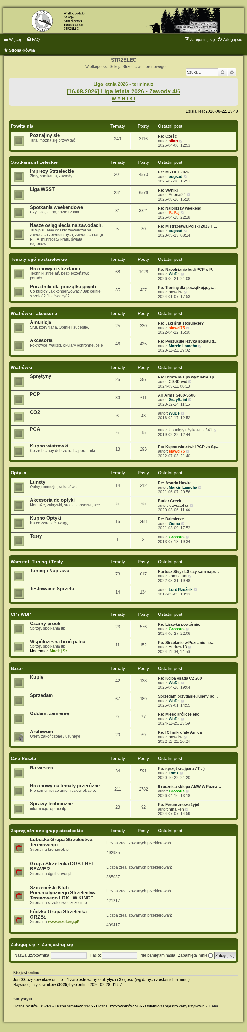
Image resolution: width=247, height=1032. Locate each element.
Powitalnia (22, 126)
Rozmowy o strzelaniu (55, 268)
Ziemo (174, 523)
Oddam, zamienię (49, 713)
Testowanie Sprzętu (52, 588)
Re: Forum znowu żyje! (178, 804)
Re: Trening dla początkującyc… (187, 287)
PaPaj (174, 213)
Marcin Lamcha (183, 346)
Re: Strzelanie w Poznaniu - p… (186, 642)
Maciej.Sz (58, 651)
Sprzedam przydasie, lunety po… (188, 696)
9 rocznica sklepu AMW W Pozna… (189, 786)
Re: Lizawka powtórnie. (179, 624)
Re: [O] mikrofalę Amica (180, 732)
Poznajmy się (45, 135)
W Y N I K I (123, 98)
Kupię (36, 677)
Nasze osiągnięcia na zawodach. (66, 225)
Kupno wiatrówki (49, 445)
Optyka (18, 472)
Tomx (174, 773)
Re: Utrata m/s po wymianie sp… (188, 377)
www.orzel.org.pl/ (63, 921)
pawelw (175, 292)
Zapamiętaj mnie (193, 955)
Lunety (37, 482)
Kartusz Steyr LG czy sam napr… (188, 571)
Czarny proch (45, 623)
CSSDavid (178, 381)
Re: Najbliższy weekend (179, 208)
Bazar (17, 668)
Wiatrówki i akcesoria (34, 313)
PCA (35, 429)
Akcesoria (41, 340)
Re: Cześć (167, 136)
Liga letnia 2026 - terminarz (123, 84)
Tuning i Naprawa (49, 570)
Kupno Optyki (45, 518)
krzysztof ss (179, 505)
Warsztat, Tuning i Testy (37, 561)
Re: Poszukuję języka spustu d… (188, 341)
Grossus (177, 537)
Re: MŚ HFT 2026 (173, 172)
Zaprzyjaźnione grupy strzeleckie (47, 830)
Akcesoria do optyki (52, 500)
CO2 (35, 412)
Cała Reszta (23, 758)
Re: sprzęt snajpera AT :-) (181, 768)
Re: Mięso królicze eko (178, 714)
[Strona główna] (123, 20)
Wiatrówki (21, 367)
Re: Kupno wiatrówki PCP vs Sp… (189, 447)
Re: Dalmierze (171, 519)
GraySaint (178, 400)
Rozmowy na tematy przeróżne (65, 785)
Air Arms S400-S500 (177, 395)
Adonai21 (177, 194)
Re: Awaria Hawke (175, 483)
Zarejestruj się (57, 944)
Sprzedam (41, 695)
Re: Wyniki (168, 190)
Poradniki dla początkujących (63, 286)
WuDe (174, 274)
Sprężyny (40, 376)
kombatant (178, 576)
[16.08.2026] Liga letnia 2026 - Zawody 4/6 (123, 91)
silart (173, 141)
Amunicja (40, 322)
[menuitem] (33, 39)
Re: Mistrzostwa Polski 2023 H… (187, 226)
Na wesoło (41, 767)
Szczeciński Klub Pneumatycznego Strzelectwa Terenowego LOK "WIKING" (63, 892)
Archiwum (41, 731)
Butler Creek (169, 501)
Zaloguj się (23, 944)
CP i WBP (21, 614)
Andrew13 (178, 647)
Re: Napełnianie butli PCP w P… (187, 269)
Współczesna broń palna (57, 641)
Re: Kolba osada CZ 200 (180, 678)
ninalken (176, 809)
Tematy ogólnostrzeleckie (39, 259)
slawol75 (177, 328)
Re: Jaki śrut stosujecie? (181, 323)
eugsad (175, 176)
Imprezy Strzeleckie (52, 171)
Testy (36, 536)
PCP (35, 394)
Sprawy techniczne (51, 803)
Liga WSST (42, 189)
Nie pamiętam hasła (157, 955)
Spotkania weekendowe (56, 207)
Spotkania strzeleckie (34, 162)
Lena (213, 1006)
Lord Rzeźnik (181, 589)
